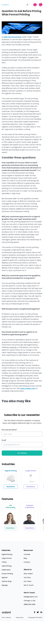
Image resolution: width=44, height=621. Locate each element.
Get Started (22, 453)
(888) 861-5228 (29, 604)
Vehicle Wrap (7, 581)
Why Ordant (28, 574)
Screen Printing (7, 574)
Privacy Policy (19, 617)
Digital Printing (7, 554)
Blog (25, 558)
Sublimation (6, 570)
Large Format (7, 558)
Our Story (27, 577)
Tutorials (27, 554)
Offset (4, 562)
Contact (27, 562)
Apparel (4, 577)
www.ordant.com (27, 388)
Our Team (27, 581)
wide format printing (12, 37)
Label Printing (7, 566)
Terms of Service (6, 617)
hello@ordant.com (31, 597)
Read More (11, 487)
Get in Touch (28, 585)
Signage (5, 585)
